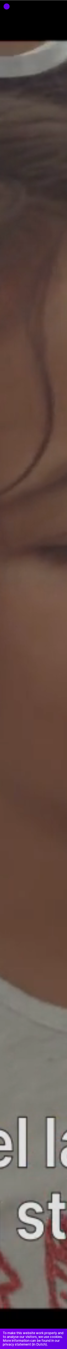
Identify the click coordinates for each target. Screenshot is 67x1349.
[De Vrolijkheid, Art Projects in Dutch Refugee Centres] (4, 4)
